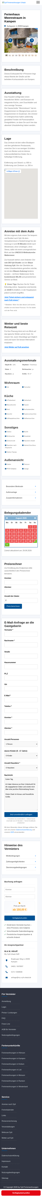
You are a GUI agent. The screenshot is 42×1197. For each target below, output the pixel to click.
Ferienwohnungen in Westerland (15, 1087)
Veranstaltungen (8, 1127)
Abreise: (8, 587)
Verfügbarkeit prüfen (19, 918)
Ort (5, 684)
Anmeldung (6, 1001)
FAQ (3, 1018)
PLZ (6, 674)
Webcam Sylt (7, 1132)
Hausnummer (10, 662)
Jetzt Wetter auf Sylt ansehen (16, 347)
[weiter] (32, 40)
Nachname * (9, 641)
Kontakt (5, 1167)
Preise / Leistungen (9, 1013)
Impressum (6, 1161)
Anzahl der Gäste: (11, 596)
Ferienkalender (8, 1110)
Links (4, 1115)
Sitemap (5, 1178)
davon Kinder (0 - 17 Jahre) (15, 751)
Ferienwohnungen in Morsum (13, 1075)
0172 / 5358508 (16, 972)
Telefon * (8, 706)
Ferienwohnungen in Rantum (13, 1081)
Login (4, 1007)
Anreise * (8, 717)
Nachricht (8, 775)
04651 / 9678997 (17, 966)
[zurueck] (10, 40)
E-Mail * (7, 696)
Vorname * (8, 630)
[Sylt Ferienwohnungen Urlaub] (14, 2)
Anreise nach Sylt (9, 1104)
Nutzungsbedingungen (11, 1035)
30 (35, 541)
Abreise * (8, 728)
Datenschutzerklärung (24, 830)
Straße (7, 652)
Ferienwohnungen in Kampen (13, 1058)
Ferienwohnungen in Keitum (13, 1064)
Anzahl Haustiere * (12, 763)
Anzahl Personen (11, 739)
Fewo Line (6, 1024)
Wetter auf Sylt (7, 1138)
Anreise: (8, 578)
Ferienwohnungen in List (11, 1070)
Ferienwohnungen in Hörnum (13, 1053)
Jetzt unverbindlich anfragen (21, 814)
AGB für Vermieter (9, 1029)
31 (7, 545)
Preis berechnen (13, 606)
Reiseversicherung (9, 1121)
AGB (12, 832)
